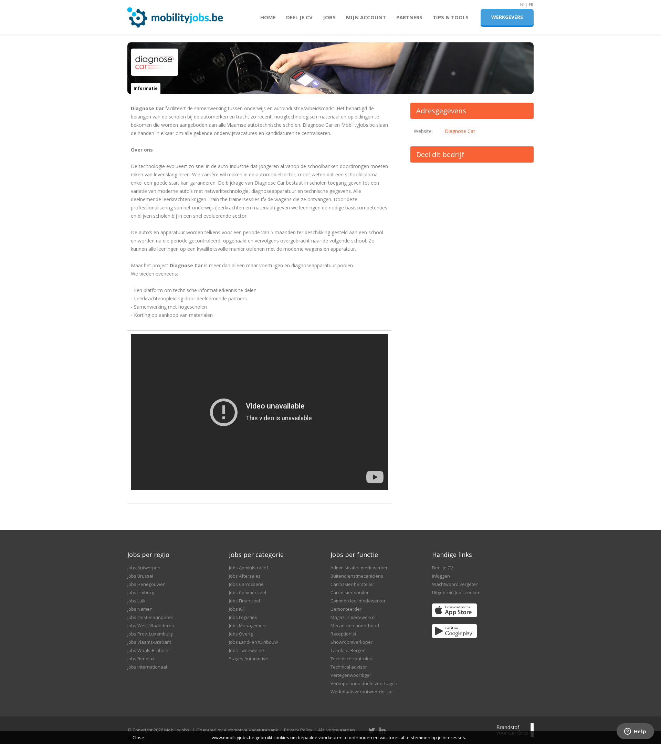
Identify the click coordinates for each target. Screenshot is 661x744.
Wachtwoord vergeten (455, 584)
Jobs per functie (354, 554)
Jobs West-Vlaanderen (150, 625)
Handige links (452, 554)
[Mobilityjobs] (175, 14)
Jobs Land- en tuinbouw (253, 642)
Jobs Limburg (140, 592)
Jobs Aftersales (245, 576)
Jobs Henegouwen (146, 584)
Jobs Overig (241, 634)
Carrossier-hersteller (352, 584)
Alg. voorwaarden (336, 730)
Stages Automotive (248, 658)
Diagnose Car (460, 131)
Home (268, 17)
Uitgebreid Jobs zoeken (456, 592)
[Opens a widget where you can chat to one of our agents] (635, 732)
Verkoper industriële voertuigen (363, 683)
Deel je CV (299, 17)
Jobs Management (248, 625)
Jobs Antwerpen (143, 568)
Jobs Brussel (140, 576)
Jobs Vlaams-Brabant (149, 642)
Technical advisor (348, 667)
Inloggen (441, 576)
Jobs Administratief (248, 568)
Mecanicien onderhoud (354, 625)
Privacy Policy (298, 730)
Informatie (146, 88)
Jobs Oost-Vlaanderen (150, 617)
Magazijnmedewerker (353, 617)
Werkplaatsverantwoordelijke (361, 692)
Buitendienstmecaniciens (356, 576)
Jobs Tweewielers (247, 650)
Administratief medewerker (359, 568)
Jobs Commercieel (247, 592)
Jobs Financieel (244, 601)
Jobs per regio (148, 554)
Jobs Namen (140, 609)
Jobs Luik (136, 601)
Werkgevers (507, 17)
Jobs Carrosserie (246, 584)
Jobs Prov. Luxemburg (149, 634)
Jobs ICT (237, 609)
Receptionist (343, 634)
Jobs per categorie (256, 554)
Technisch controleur (352, 658)
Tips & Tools (451, 17)
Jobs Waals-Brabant (148, 650)
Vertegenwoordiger (350, 675)
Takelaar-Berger (347, 650)
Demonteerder (345, 609)
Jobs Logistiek (243, 617)
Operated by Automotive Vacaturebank (237, 730)
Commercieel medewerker (358, 601)
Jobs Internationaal (147, 667)
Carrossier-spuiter (349, 592)
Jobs (329, 17)
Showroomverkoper (351, 642)
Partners (409, 17)
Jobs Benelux (141, 658)
